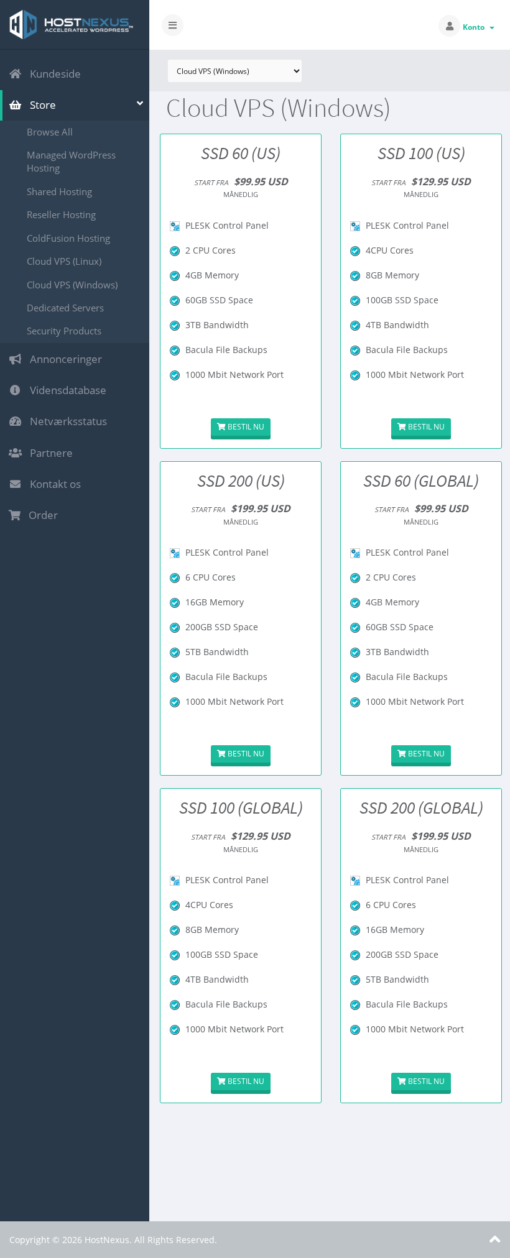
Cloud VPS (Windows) (72, 284)
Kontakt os (53, 484)
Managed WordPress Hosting (71, 161)
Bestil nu (245, 426)
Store (40, 105)
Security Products (64, 330)
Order (41, 515)
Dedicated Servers (65, 307)
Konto (475, 27)
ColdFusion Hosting (68, 238)
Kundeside (53, 74)
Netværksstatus (66, 421)
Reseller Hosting (61, 214)
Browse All (50, 132)
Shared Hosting (59, 191)
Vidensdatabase (65, 390)
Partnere (49, 453)
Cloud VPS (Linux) (64, 261)
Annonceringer (63, 359)
